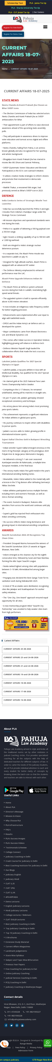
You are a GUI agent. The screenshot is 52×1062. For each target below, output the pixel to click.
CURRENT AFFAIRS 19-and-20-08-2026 (21, 674)
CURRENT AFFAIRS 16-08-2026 (17, 700)
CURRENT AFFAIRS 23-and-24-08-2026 (21, 657)
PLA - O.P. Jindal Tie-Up (19, 12)
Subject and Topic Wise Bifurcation (22, 960)
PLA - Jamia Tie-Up (38, 3)
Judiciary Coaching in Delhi (18, 856)
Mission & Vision (13, 816)
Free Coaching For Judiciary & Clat (21, 969)
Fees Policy (20, 1047)
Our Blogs (10, 870)
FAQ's (8, 829)
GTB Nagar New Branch (26, 1059)
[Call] (4, 1044)
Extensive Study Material (17, 942)
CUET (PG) (10, 888)
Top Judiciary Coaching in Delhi (20, 928)
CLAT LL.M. (10, 892)
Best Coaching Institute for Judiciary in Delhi (26, 865)
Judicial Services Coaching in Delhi (21, 978)
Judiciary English (13, 874)
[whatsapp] (47, 1043)
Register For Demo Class (13, 34)
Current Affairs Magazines (18, 946)
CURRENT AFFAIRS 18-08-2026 (17, 683)
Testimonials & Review (16, 847)
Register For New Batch (12, 27)
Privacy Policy (36, 1047)
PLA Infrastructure (14, 825)
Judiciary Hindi (12, 879)
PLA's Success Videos (15, 843)
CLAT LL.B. (10, 883)
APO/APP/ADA (12, 897)
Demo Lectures (12, 901)
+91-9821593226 (14, 1015)
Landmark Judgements (16, 951)
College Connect (13, 852)
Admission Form (25, 1050)
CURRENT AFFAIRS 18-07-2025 (26, 91)
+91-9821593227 (33, 1012)
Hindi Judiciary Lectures (16, 910)
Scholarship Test (15, 3)
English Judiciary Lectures (17, 906)
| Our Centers (38, 12)
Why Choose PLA (13, 820)
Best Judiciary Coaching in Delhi (20, 924)
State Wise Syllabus (15, 955)
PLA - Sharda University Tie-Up (26, 8)
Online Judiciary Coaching (17, 973)
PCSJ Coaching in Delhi (16, 982)
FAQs (8, 1047)
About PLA (10, 807)
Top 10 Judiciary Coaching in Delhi (21, 933)
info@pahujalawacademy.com (22, 1019)
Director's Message (14, 811)
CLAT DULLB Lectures (15, 919)
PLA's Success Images (15, 838)
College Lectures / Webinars (18, 915)
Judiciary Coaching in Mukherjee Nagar (24, 987)
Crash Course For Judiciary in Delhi (21, 861)
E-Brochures (11, 937)
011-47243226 (13, 1012)
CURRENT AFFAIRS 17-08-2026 (17, 691)
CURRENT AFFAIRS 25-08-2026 (17, 649)
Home (4, 69)
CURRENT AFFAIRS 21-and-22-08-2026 (21, 666)
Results (9, 834)
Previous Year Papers (15, 964)
